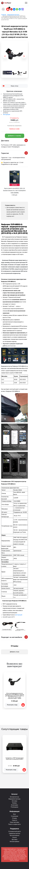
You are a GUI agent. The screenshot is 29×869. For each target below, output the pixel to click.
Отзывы (14, 818)
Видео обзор (14, 86)
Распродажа (14, 807)
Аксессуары (14, 805)
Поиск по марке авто (14, 824)
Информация (14, 811)
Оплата (14, 837)
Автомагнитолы (14, 797)
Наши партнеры (14, 822)
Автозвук (14, 801)
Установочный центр (14, 831)
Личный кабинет (14, 841)
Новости (14, 820)
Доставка (14, 839)
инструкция (18, 614)
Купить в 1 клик (14, 128)
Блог (14, 814)
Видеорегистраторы (13, 14)
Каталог (14, 794)
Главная (3, 14)
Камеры (14, 803)
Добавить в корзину (14, 135)
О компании (14, 816)
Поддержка (14, 829)
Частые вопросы (14, 835)
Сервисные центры (14, 833)
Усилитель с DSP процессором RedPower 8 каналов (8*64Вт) (15, 758)
